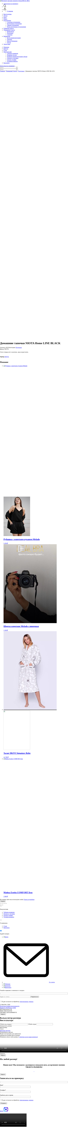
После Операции (12, 41)
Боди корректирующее (14, 38)
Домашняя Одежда (9, 30)
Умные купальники (13, 25)
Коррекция (7, 36)
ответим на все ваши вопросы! (28, 1037)
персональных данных (26, 1001)
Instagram (7, 985)
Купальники (7, 20)
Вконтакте (8, 987)
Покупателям (8, 52)
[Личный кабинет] (5, 9)
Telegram (7, 984)
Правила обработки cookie (8, 1007)
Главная (2, 71)
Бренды (6, 48)
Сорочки (9, 34)
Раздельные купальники (14, 23)
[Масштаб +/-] (6, 903)
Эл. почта (52, 982)
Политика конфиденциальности (9, 1006)
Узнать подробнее (29, 899)
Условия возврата (12, 61)
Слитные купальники (13, 22)
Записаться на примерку (11, 3)
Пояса (5, 19)
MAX (6, 937)
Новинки (6, 47)
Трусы (5, 15)
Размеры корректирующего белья (17, 56)
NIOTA (7, 356)
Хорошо (3, 901)
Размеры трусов (12, 55)
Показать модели (5, 1030)
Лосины (9, 39)
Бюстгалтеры (8, 14)
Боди (5, 17)
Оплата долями (11, 59)
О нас (5, 50)
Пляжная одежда (9, 28)
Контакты (6, 63)
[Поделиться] (2, 903)
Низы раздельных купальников (16, 27)
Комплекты (10, 31)
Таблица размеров (12, 53)
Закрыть (3, 1014)
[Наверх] (1, 1106)
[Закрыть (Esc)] (0, 903)
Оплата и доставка (12, 58)
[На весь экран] (4, 903)
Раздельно (10, 33)
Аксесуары (7, 44)
